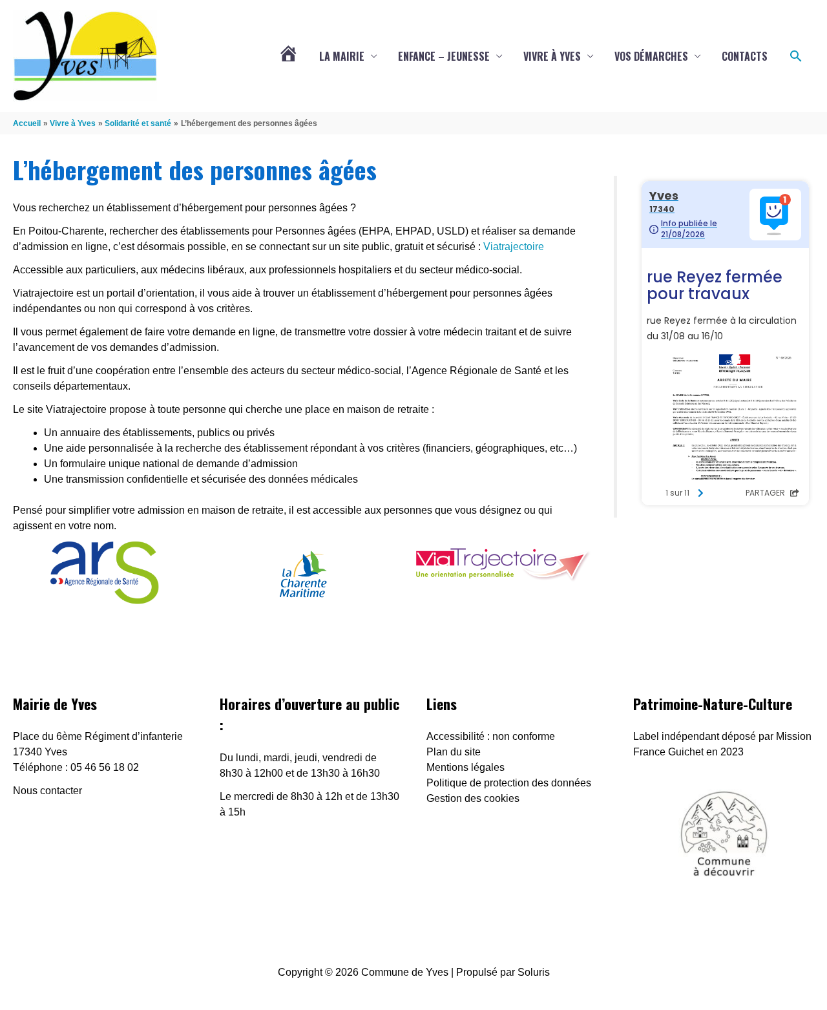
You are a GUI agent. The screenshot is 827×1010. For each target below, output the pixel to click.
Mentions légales (465, 767)
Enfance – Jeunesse (444, 56)
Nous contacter (47, 790)
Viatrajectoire (513, 246)
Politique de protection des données (508, 782)
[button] (796, 56)
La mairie (341, 56)
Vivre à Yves (552, 56)
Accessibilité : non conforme (490, 736)
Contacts (745, 56)
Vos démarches (651, 56)
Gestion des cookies (472, 798)
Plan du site (453, 751)
